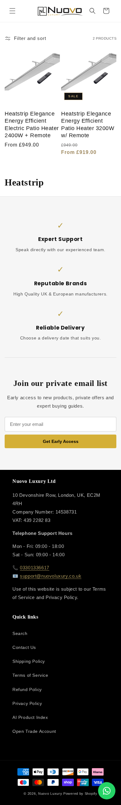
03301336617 (34, 567)
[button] (12, 11)
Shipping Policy (28, 661)
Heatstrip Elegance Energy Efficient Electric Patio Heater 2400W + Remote (32, 124)
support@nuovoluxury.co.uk (50, 576)
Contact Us (24, 647)
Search (20, 633)
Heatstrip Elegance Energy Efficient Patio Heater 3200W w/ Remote (87, 124)
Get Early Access (60, 441)
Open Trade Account (34, 731)
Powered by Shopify (80, 793)
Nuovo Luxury (50, 793)
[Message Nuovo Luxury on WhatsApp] (106, 790)
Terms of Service (30, 675)
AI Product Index (30, 717)
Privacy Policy (27, 703)
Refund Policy (27, 689)
